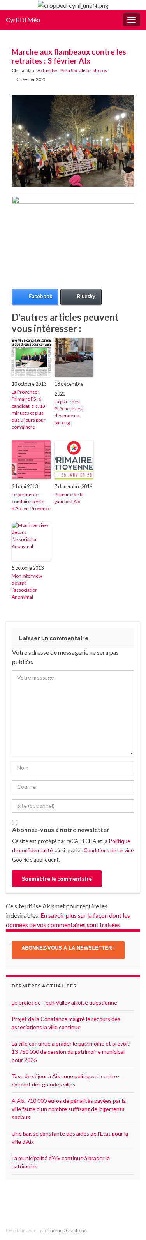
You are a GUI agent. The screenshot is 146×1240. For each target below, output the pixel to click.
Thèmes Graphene (67, 1230)
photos (100, 70)
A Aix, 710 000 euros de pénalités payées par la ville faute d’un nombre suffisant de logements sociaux (69, 1108)
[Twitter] (81, 1205)
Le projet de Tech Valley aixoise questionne (64, 1002)
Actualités (47, 70)
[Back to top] (128, 1222)
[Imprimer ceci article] (128, 80)
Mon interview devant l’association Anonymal (27, 586)
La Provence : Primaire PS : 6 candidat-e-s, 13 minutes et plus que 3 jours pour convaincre (29, 409)
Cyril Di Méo (23, 19)
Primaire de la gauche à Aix (69, 497)
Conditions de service (109, 850)
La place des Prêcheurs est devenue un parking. (69, 412)
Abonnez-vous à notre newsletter (60, 829)
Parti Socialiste (75, 70)
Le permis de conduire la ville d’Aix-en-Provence (31, 501)
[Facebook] (69, 1205)
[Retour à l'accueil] (73, 5)
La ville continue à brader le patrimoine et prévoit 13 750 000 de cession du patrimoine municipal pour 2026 (71, 1051)
